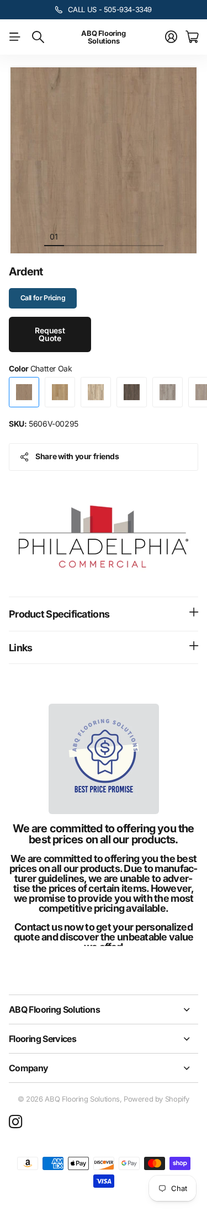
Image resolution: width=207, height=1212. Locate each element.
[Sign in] (171, 37)
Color (40, 368)
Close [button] (103, 1009)
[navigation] (74, 236)
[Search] (38, 37)
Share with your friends (77, 456)
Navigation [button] (15, 37)
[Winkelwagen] (191, 37)
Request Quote (50, 334)
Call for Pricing (43, 298)
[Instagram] (15, 1122)
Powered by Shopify (156, 1098)
